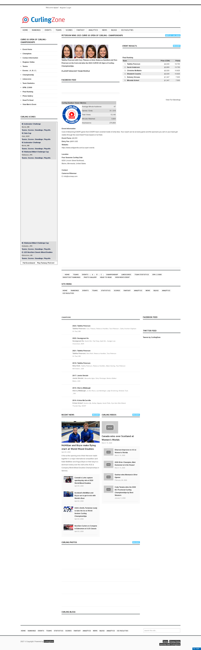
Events (48, 30)
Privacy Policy (175, 641)
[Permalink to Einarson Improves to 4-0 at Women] (108, 451)
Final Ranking (28, 91)
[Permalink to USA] (68, 508)
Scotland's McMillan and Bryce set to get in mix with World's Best (85, 495)
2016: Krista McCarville (81, 400)
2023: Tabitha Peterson (81, 326)
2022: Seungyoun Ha (80, 338)
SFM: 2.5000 (27, 87)
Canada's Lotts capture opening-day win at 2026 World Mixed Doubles (84, 480)
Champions (27, 53)
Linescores (27, 79)
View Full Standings (173, 99)
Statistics (105, 290)
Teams (59, 30)
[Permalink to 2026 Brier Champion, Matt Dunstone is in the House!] (108, 464)
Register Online (29, 62)
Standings (39, 130)
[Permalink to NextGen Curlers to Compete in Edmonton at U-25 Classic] (68, 527)
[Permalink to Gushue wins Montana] (108, 476)
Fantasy (80, 30)
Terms (165, 641)
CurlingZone (48, 641)
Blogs (114, 30)
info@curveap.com (71, 176)
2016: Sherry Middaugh (81, 388)
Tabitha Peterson (133, 64)
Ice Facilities (127, 30)
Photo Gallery (28, 96)
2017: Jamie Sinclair (80, 375)
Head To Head (28, 100)
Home (25, 30)
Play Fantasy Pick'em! (45, 263)
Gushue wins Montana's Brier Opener (126, 476)
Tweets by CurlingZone (152, 337)
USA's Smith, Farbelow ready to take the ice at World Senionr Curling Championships (86, 512)
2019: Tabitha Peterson (81, 363)
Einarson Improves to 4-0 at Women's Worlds (125, 451)
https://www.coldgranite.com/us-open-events (78, 147)
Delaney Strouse (133, 77)
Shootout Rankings (71, 277)
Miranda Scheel (133, 80)
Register (63, 8)
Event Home (27, 49)
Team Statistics (29, 83)
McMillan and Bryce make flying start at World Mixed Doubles (79, 447)
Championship (28, 74)
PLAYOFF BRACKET (69, 71)
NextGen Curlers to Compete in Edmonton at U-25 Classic (86, 527)
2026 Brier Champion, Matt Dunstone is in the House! (125, 463)
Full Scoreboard (29, 263)
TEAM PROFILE (84, 71)
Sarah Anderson (133, 67)
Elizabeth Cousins (134, 73)
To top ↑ (196, 649)
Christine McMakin (134, 70)
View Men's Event (29, 104)
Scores (69, 30)
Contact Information (30, 58)
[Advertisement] (39, 200)
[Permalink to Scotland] (68, 493)
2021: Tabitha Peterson (81, 350)
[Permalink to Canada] (68, 479)
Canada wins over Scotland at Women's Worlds (118, 438)
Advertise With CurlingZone (170, 644)
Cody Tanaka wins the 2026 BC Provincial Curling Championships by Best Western (125, 491)
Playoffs (47, 130)
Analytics (93, 30)
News (104, 30)
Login (69, 8)
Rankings (36, 30)
